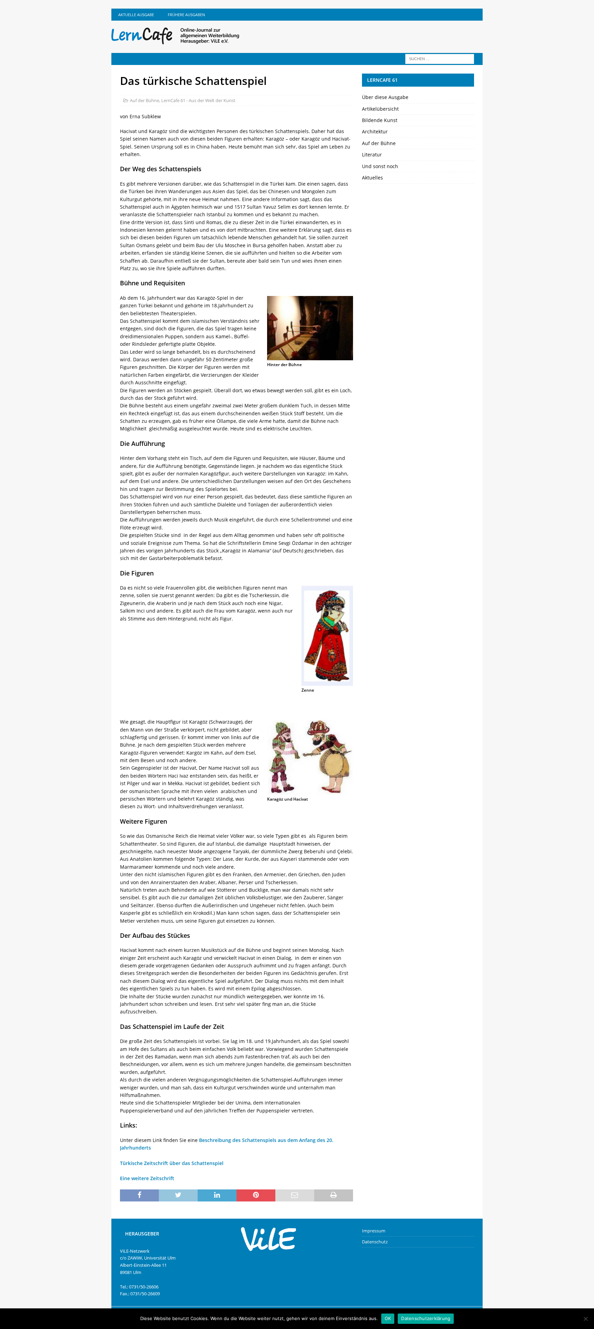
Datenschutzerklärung (425, 1318)
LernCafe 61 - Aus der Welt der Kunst (198, 100)
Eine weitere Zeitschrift (147, 1178)
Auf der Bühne (144, 100)
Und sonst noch (380, 166)
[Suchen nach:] (439, 58)
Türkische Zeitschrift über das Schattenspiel (171, 1163)
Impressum (373, 1231)
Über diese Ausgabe (385, 97)
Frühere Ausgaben (186, 14)
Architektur (375, 131)
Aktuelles (372, 177)
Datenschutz (375, 1242)
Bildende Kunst (379, 120)
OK (388, 1318)
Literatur (372, 154)
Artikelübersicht (380, 109)
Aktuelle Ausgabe (136, 14)
